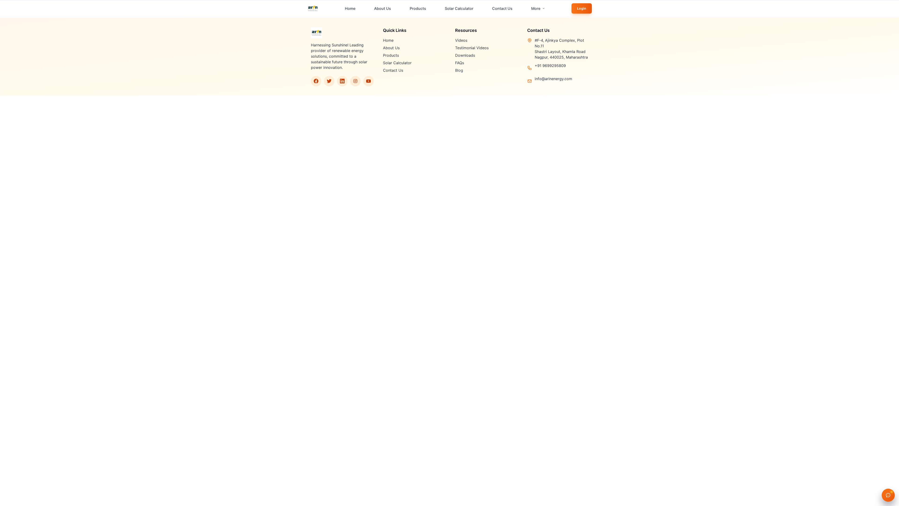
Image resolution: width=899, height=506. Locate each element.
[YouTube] (368, 81)
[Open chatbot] (888, 495)
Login (581, 8)
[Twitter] (329, 81)
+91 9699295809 (550, 65)
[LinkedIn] (342, 81)
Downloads (465, 55)
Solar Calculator (459, 8)
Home (350, 8)
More (535, 8)
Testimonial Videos (472, 47)
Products (418, 8)
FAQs (459, 62)
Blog (459, 70)
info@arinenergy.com (553, 78)
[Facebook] (316, 81)
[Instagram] (355, 81)
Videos (461, 40)
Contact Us (502, 8)
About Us (382, 8)
